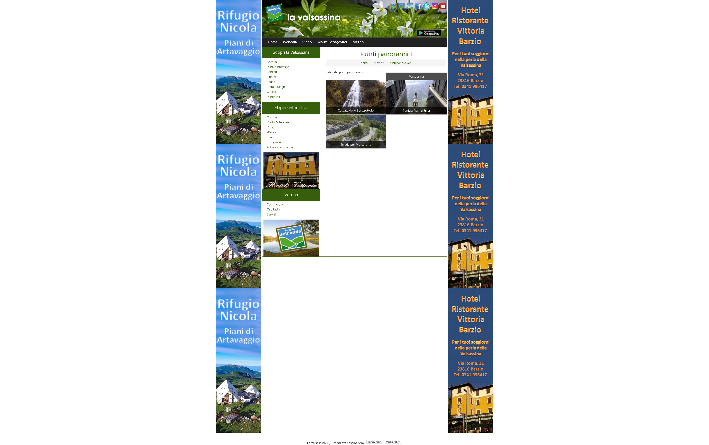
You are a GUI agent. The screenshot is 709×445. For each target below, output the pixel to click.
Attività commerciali (280, 147)
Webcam (290, 42)
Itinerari (272, 77)
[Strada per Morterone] (356, 131)
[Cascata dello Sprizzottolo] (356, 97)
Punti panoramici (400, 63)
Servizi (271, 214)
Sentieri (272, 72)
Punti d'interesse (278, 67)
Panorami (273, 97)
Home (272, 42)
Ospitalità (273, 209)
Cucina (271, 92)
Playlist (378, 63)
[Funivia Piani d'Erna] (416, 97)
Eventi (271, 137)
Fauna (271, 82)
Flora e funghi (276, 87)
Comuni (272, 62)
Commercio (275, 204)
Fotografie (274, 142)
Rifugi (271, 127)
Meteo (358, 42)
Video (307, 42)
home (365, 63)
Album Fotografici (332, 42)
